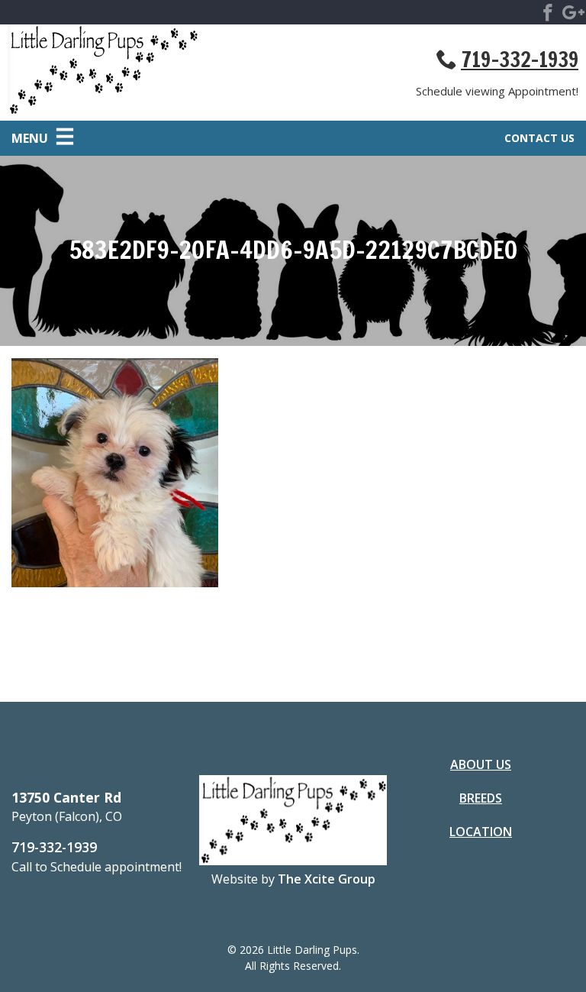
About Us (480, 764)
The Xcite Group (326, 879)
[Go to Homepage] (150, 72)
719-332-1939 (519, 59)
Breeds (480, 798)
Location (480, 831)
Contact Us (539, 138)
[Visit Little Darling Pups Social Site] (548, 15)
